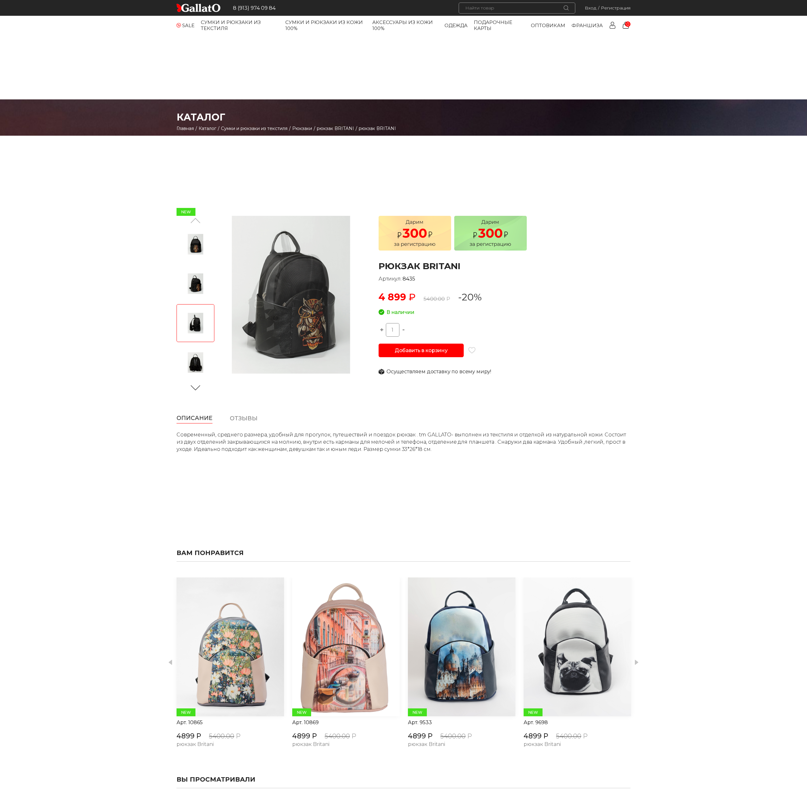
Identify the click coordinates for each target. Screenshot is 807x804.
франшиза (587, 25)
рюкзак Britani (195, 744)
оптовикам (548, 25)
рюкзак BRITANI (335, 128)
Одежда (455, 25)
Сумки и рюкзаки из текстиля (254, 128)
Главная (185, 128)
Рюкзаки (302, 128)
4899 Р (189, 736)
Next (636, 662)
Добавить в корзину (421, 350)
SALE (188, 25)
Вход (590, 8)
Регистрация (615, 8)
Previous (170, 662)
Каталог (207, 128)
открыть (223, 647)
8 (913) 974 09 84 (254, 8)
